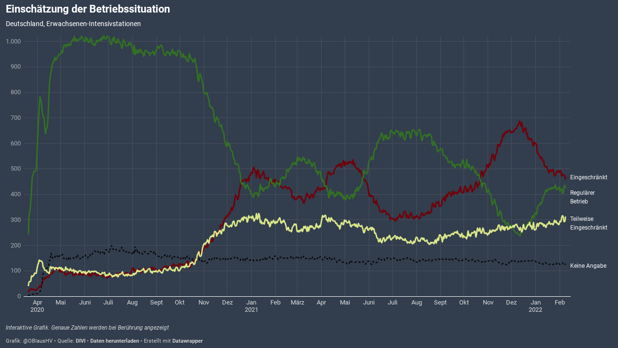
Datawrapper (187, 341)
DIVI (80, 341)
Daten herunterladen (114, 341)
